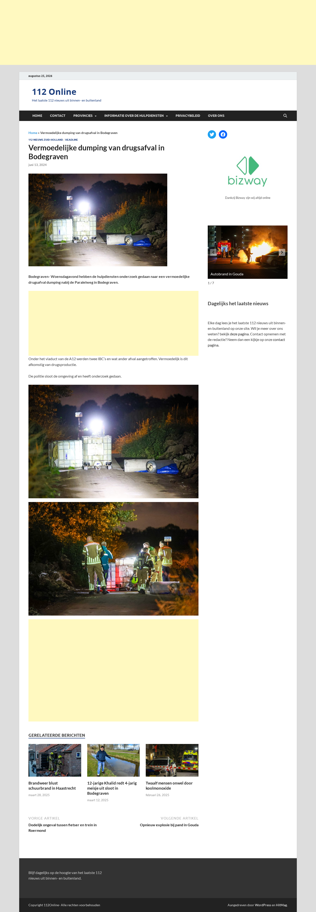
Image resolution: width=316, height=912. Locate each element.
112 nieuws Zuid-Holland (45, 139)
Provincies (83, 116)
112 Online (54, 91)
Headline (71, 139)
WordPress (263, 905)
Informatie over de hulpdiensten (134, 116)
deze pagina (239, 334)
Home (37, 116)
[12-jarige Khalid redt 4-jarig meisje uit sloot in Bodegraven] (113, 761)
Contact (57, 116)
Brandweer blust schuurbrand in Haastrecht (52, 786)
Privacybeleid (188, 116)
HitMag (281, 905)
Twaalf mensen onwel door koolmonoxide (169, 786)
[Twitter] (212, 134)
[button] (282, 252)
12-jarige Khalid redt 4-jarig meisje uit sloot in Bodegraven (112, 788)
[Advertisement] (158, 32)
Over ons (216, 116)
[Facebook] (223, 134)
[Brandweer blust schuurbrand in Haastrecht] (54, 761)
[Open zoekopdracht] (285, 116)
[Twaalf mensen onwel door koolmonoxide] (172, 761)
